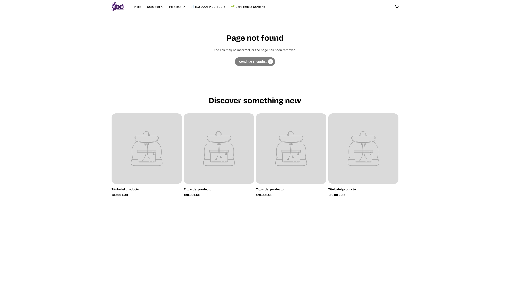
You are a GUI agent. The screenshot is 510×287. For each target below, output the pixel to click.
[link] (255, 61)
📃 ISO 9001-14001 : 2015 (207, 7)
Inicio (137, 7)
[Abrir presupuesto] (396, 6)
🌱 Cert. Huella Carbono (248, 7)
